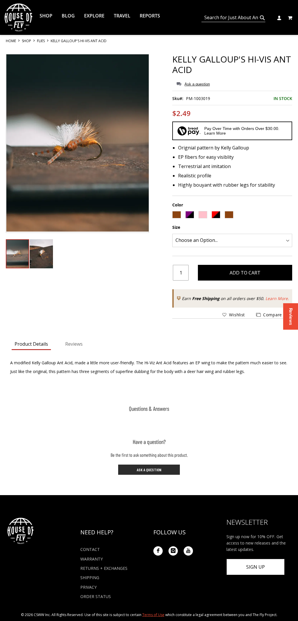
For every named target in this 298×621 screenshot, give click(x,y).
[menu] (121, 16)
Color (177, 205)
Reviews (74, 344)
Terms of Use (153, 614)
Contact (90, 549)
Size (176, 227)
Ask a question (197, 84)
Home (11, 40)
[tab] (31, 344)
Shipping (89, 577)
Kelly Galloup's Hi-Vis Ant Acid (231, 64)
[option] (176, 214)
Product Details (31, 344)
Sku (176, 98)
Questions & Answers (149, 408)
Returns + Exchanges (103, 568)
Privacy (88, 587)
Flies (41, 40)
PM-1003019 (198, 98)
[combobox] (233, 17)
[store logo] (18, 17)
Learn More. (277, 298)
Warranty (91, 559)
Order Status (95, 596)
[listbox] (232, 215)
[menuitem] (46, 16)
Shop (27, 40)
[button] (279, 17)
